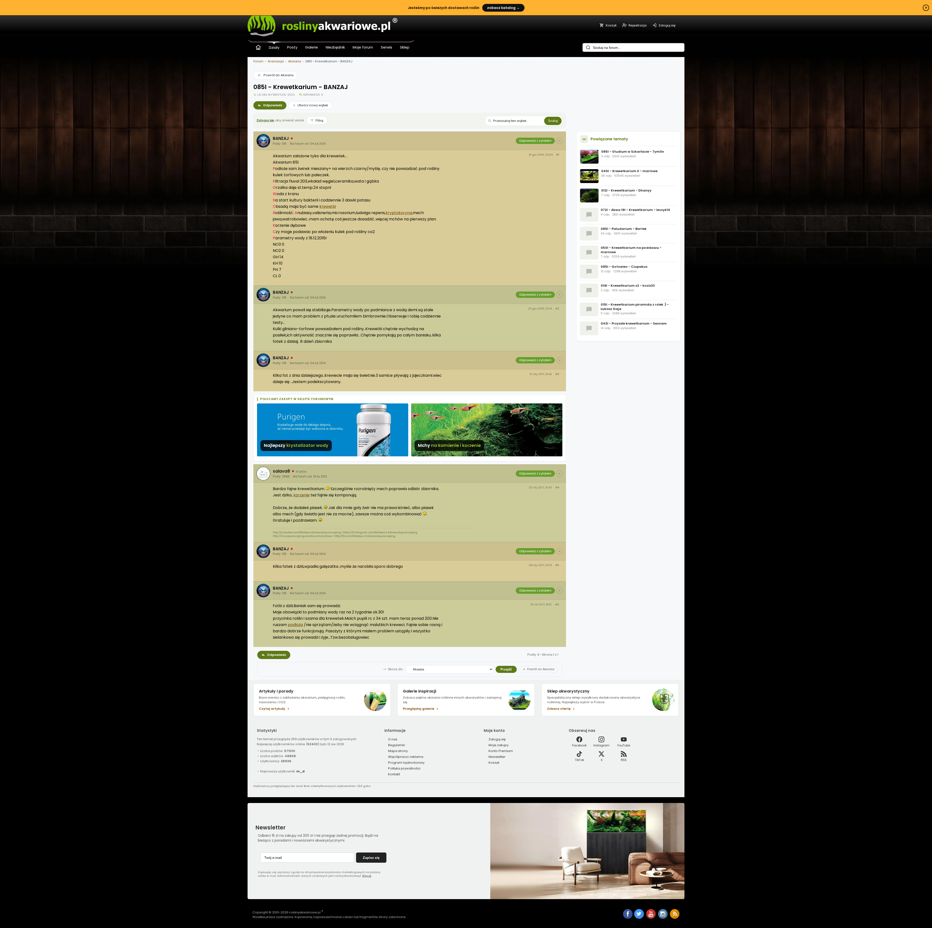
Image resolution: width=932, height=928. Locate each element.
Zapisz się (371, 858)
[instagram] (663, 918)
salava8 (281, 471)
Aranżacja (276, 61)
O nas (392, 739)
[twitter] (639, 918)
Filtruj (319, 120)
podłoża (295, 624)
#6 (557, 604)
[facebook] (628, 914)
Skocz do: (395, 669)
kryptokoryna (399, 213)
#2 (557, 308)
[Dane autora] (559, 141)
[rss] (675, 918)
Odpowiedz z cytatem (535, 141)
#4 (557, 487)
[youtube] (651, 918)
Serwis (386, 47)
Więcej (366, 876)
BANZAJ (281, 138)
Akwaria (294, 61)
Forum (258, 61)
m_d (300, 771)
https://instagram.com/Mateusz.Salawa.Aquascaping (380, 532)
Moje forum (363, 47)
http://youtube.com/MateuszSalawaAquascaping (307, 532)
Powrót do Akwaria (278, 75)
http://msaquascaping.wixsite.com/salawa (302, 536)
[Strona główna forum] (258, 47)
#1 (557, 155)
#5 (557, 565)
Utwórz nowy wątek (313, 105)
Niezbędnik (335, 47)
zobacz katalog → (503, 7)
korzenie (301, 495)
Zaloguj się (265, 120)
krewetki (327, 206)
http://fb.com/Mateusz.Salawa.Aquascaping (364, 536)
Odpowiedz (272, 105)
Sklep (404, 47)
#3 (557, 374)
